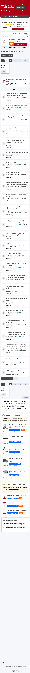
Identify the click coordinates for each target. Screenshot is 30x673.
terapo (18, 131)
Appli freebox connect (13, 172)
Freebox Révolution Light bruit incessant (16, 264)
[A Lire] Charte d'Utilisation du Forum (16, 80)
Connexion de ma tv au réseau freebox (16, 195)
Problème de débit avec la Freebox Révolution (14, 360)
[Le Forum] (9, 6)
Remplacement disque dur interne (17, 106)
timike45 (18, 255)
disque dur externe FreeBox (15, 233)
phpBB (11, 666)
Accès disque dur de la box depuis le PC (17, 299)
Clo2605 (18, 279)
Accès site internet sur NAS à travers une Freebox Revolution (16, 222)
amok (17, 119)
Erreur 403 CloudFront (13, 253)
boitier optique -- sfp (13, 371)
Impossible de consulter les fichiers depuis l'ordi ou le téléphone (15, 209)
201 (25, 61)
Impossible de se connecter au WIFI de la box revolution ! (17, 94)
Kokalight (18, 107)
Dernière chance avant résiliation (17, 152)
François (18, 83)
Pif (17, 174)
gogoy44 (18, 372)
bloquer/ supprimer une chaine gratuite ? (16, 117)
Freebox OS (9, 243)
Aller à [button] (26, 397)
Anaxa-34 (19, 245)
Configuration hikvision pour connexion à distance (15, 129)
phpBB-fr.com (17, 667)
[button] (2, 5)
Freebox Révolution (12, 51)
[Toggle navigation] (4, 663)
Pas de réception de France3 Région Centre (15, 287)
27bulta (18, 97)
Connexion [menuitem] (20, 4)
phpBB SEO (18, 670)
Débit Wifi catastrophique (14, 310)
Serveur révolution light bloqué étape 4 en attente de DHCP (16, 276)
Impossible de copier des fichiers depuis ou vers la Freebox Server (17, 183)
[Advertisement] (15, 596)
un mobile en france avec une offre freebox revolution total (15, 333)
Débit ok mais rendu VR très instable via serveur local (15, 141)
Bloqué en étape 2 (12, 162)
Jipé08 (18, 235)
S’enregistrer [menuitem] (20, 7)
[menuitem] (27, 17)
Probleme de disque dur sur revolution (15, 321)
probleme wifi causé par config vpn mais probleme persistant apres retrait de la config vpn (16, 347)
